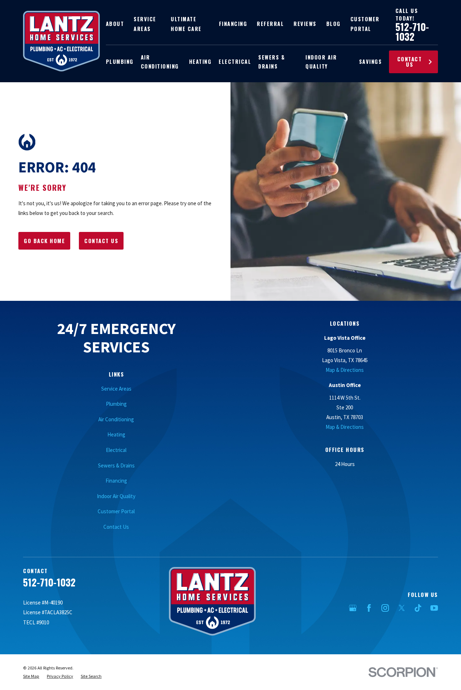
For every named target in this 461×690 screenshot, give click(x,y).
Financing (233, 23)
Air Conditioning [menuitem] (160, 61)
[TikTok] (418, 608)
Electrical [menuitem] (235, 61)
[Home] (61, 41)
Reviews (305, 23)
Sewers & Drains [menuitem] (271, 61)
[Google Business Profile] (353, 608)
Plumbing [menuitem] (120, 61)
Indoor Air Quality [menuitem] (321, 61)
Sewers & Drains (116, 465)
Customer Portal (116, 511)
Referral (270, 23)
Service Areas (116, 388)
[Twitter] (402, 608)
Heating (116, 434)
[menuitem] (31, 676)
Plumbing (116, 403)
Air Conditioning (116, 419)
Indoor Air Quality (116, 496)
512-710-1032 (412, 31)
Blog (333, 23)
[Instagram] (385, 608)
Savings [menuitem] (370, 61)
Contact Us (409, 61)
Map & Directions (345, 369)
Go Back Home (44, 241)
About (115, 23)
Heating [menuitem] (200, 61)
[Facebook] (369, 608)
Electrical (116, 450)
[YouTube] (434, 608)
